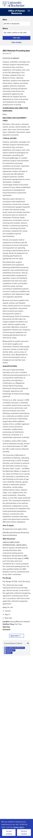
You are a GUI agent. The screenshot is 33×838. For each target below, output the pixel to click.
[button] (16, 643)
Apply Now (14, 636)
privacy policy (18, 827)
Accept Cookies (9, 832)
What (5, 19)
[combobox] (16, 22)
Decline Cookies (24, 832)
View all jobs (17, 42)
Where (5, 28)
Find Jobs (16, 38)
